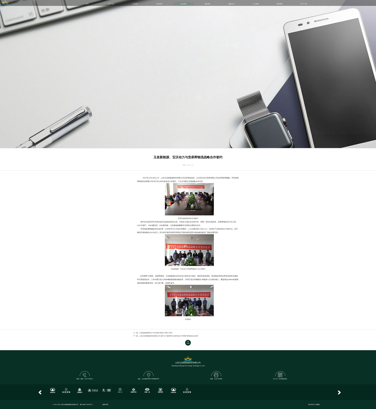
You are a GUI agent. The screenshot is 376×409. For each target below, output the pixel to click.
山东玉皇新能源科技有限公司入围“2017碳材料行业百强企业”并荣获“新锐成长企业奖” (169, 336)
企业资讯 (183, 4)
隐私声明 (105, 404)
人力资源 (256, 4)
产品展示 (135, 4)
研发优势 (159, 4)
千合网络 (317, 404)
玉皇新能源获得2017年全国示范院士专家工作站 (155, 333)
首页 (87, 4)
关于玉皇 (111, 4)
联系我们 (280, 4)
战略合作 (231, 4)
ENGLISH (303, 4)
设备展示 (207, 4)
